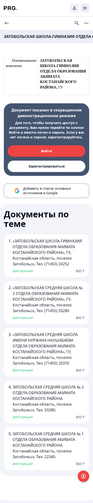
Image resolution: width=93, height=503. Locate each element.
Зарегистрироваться (46, 166)
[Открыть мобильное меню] (85, 8)
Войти (46, 151)
